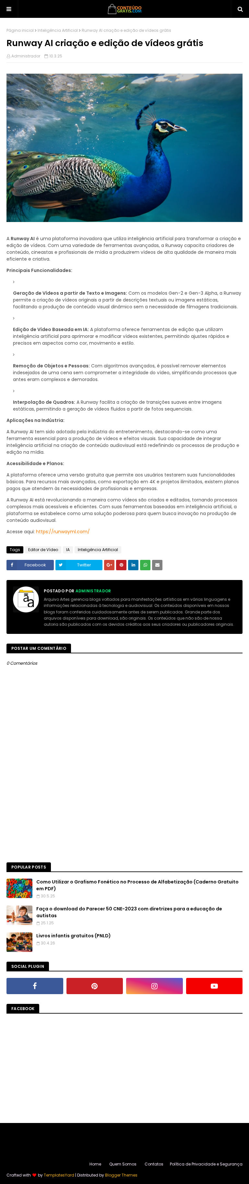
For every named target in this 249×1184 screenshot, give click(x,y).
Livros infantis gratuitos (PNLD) (73, 935)
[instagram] (154, 986)
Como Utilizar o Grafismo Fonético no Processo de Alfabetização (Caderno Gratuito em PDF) (137, 885)
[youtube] (214, 986)
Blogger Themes (121, 1175)
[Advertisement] (124, 807)
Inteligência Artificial (58, 30)
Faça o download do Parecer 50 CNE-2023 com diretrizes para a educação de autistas (129, 912)
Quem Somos (122, 1164)
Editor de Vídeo (43, 549)
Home (95, 1164)
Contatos (154, 1164)
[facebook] (34, 986)
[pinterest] (94, 986)
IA (68, 549)
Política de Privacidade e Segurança (206, 1164)
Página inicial (20, 30)
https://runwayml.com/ (63, 531)
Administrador (25, 56)
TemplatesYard (59, 1175)
